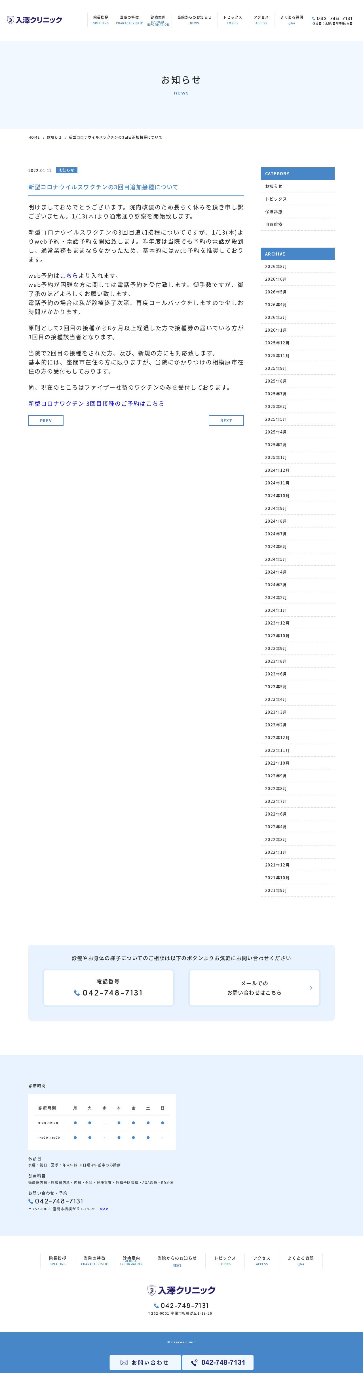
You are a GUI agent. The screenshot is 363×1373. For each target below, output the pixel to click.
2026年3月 (276, 317)
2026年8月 (276, 266)
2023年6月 (276, 674)
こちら (69, 275)
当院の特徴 (129, 20)
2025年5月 (276, 419)
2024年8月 (276, 521)
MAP (102, 1208)
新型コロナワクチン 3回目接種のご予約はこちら (96, 403)
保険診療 (274, 211)
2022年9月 (276, 775)
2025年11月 (277, 355)
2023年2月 (276, 725)
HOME (34, 137)
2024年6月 (276, 546)
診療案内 (158, 21)
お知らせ (54, 137)
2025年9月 (276, 368)
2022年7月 (276, 801)
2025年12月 (277, 343)
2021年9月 (276, 890)
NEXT (226, 420)
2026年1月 (276, 330)
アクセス (261, 20)
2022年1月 (276, 852)
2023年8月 (276, 661)
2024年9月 (276, 508)
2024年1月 (276, 610)
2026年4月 (276, 304)
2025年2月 (276, 444)
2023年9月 (276, 648)
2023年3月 (276, 712)
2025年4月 (276, 432)
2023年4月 (276, 699)
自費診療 (274, 224)
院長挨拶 (101, 20)
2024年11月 (277, 483)
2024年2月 (276, 597)
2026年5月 (276, 292)
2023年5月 (276, 686)
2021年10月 (277, 877)
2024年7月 (276, 534)
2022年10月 (277, 763)
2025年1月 (276, 457)
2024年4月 (276, 572)
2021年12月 (277, 865)
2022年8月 (276, 788)
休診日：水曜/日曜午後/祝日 (333, 20)
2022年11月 (277, 750)
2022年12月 (277, 737)
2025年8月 (276, 381)
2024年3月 (276, 584)
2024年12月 (277, 470)
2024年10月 (277, 495)
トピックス (232, 20)
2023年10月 (277, 635)
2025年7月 (276, 393)
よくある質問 (291, 20)
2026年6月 (276, 279)
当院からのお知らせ (195, 20)
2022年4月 (276, 826)
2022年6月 (276, 814)
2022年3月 (276, 839)
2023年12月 (277, 623)
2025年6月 (276, 406)
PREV (46, 420)
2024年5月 (276, 559)
